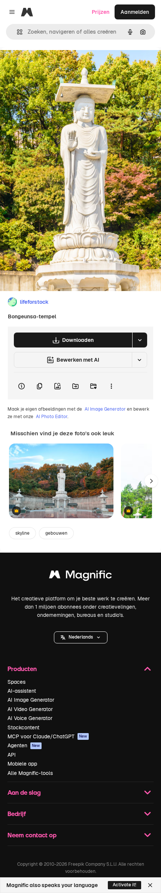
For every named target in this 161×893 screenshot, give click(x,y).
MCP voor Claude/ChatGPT (47, 736)
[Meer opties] (111, 385)
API (11, 754)
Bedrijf (16, 814)
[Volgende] (151, 481)
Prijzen (100, 12)
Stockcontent (23, 727)
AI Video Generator (30, 709)
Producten (22, 669)
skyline (22, 533)
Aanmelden (135, 12)
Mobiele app (22, 763)
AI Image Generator (105, 409)
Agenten (23, 745)
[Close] (150, 885)
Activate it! (124, 885)
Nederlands (81, 637)
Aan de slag (24, 792)
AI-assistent (21, 690)
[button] (80, 637)
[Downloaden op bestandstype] (139, 340)
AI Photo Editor (51, 417)
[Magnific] (80, 576)
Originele (49, 64)
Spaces (16, 682)
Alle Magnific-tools (30, 773)
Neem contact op (32, 835)
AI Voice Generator (29, 718)
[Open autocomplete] (16, 32)
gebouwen (56, 533)
